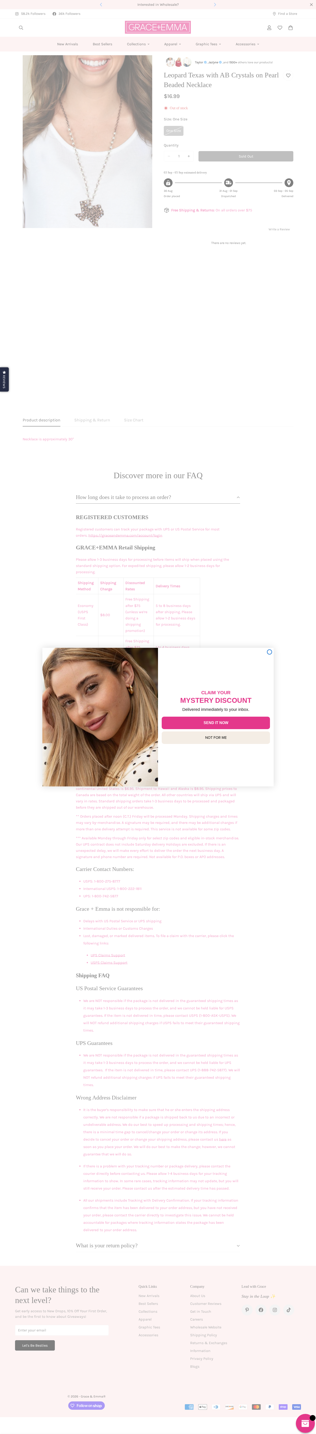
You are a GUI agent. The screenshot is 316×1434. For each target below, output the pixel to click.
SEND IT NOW (216, 723)
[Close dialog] (269, 652)
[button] (4, 379)
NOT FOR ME (216, 737)
